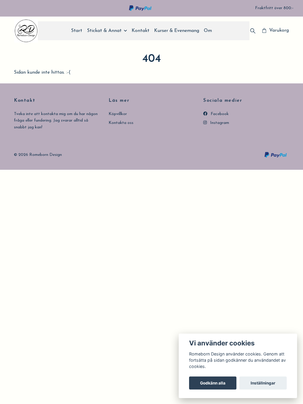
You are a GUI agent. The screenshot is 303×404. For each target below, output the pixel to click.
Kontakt (140, 30)
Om (208, 30)
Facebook (219, 114)
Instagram (219, 123)
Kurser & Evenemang (176, 30)
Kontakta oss (121, 123)
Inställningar (263, 383)
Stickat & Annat (104, 30)
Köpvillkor (118, 114)
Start (76, 30)
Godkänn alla (212, 383)
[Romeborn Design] (26, 31)
